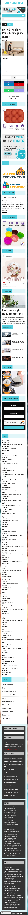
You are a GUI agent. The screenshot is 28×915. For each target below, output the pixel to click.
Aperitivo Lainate (6, 459)
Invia (13, 77)
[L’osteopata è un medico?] (6, 352)
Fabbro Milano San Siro (8, 654)
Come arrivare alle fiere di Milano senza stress (18, 334)
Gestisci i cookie (5, 912)
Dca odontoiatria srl (7, 644)
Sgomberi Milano (6, 715)
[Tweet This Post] (19, 82)
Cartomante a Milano (7, 487)
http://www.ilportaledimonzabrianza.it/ (13, 871)
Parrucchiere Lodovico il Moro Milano (13, 853)
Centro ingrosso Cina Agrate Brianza (12, 444)
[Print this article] (19, 87)
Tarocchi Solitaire (6, 576)
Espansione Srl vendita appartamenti (12, 517)
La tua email (13, 413)
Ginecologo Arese (16, 885)
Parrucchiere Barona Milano (10, 907)
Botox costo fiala (6, 452)
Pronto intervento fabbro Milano (9, 695)
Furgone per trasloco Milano (9, 665)
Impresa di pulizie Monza (10, 820)
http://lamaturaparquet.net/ (10, 836)
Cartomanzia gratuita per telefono (11, 779)
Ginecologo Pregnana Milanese (11, 890)
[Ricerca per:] (14, 733)
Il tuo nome (13, 405)
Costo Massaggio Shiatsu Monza (12, 843)
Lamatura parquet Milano (7, 685)
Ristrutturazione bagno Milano (9, 691)
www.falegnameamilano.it (10, 812)
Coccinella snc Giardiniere (9, 531)
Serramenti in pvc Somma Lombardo (12, 874)
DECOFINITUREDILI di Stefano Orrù (11, 505)
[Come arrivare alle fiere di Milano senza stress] (6, 336)
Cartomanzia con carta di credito (10, 782)
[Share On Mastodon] (19, 90)
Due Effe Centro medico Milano (10, 455)
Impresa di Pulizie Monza (8, 483)
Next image (13, 98)
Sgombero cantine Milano (10, 866)
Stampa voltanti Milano (9, 879)
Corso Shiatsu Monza (9, 841)
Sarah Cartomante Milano (9, 539)
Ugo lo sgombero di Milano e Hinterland (12, 620)
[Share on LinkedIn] (9, 84)
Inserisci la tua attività (8, 470)
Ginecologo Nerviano (14, 888)
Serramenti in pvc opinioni (9, 795)
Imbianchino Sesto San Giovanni (11, 826)
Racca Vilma (5, 542)
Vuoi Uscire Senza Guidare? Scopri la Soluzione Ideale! (18, 342)
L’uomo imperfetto (7, 635)
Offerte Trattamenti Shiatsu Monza (12, 845)
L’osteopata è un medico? (17, 349)
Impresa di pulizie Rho (9, 883)
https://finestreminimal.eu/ (10, 834)
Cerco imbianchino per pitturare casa (12, 535)
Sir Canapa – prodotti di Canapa (10, 528)
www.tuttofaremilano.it (9, 813)
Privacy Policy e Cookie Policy (10, 520)
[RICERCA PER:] (14, 19)
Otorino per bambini (8, 786)
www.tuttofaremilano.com (10, 815)
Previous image (15, 96)
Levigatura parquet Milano (9, 466)
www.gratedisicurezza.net (10, 810)
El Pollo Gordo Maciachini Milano (11, 668)
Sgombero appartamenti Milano (9, 701)
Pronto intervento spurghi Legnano (12, 881)
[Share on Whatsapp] (9, 90)
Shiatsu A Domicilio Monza (10, 846)
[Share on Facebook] (9, 82)
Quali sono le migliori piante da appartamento (13, 311)
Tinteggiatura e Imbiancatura (11, 824)
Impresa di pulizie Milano (8, 617)
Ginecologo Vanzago (9, 893)
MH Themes (20, 913)
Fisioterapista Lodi (6, 718)
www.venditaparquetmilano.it (11, 807)
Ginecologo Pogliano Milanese (11, 892)
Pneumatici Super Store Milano (10, 463)
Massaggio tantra (7, 631)
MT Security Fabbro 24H (8, 591)
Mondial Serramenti (7, 567)
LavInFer (4, 594)
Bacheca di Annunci (7, 441)
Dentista (4, 698)
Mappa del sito (6, 557)
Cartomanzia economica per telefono (11, 776)
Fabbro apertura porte (8, 661)
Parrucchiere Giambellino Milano (12, 904)
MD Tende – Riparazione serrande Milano (13, 628)
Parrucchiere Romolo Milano (11, 906)
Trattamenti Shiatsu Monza (10, 848)
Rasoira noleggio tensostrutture (10, 605)
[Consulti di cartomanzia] (6, 360)
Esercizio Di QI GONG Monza (11, 840)
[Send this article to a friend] (9, 87)
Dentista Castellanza (13, 900)
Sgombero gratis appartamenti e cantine (13, 546)
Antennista (5, 524)
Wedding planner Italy (9, 878)
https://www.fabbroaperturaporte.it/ (13, 850)
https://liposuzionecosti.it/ (10, 838)
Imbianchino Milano (6, 708)
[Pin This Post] (19, 84)
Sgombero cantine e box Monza (10, 479)
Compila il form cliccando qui (10, 749)
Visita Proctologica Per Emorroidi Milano (13, 609)
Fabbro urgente (6, 587)
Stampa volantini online (8, 513)
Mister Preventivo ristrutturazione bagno (13, 554)
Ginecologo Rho (8, 885)
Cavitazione (5, 613)
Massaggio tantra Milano (10, 855)
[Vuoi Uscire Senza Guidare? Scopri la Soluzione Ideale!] (6, 344)
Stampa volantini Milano (10, 852)
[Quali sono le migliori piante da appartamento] (13, 307)
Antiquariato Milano (6, 705)
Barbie (4, 624)
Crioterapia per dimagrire (9, 550)
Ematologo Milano (8, 873)
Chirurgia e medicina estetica (10, 583)
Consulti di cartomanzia (17, 357)
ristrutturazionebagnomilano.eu (11, 831)
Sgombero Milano (8, 867)
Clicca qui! (4, 212)
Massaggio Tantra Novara (9, 448)
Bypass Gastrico (6, 672)
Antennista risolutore (8, 657)
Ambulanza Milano (8, 833)
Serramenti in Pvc (6, 688)
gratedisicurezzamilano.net (10, 902)
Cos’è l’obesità (6, 579)
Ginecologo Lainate (8, 886)
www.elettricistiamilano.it (10, 808)
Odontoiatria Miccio (7, 602)
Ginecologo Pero (16, 895)
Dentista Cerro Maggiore (10, 897)
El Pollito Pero (6, 598)
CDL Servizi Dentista (7, 509)
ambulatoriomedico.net (9, 829)
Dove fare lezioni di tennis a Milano (11, 789)
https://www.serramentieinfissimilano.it (13, 876)
